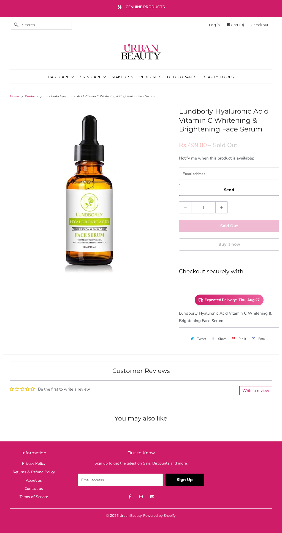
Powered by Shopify (159, 515)
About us (34, 480)
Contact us (34, 488)
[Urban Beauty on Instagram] (141, 496)
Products (32, 96)
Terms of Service (34, 496)
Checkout (260, 25)
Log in (214, 25)
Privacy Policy (33, 463)
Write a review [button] (255, 390)
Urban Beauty (131, 515)
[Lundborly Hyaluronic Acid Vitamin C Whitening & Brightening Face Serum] (88, 190)
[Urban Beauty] (141, 52)
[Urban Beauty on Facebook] (130, 496)
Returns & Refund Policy (34, 472)
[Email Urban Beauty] (152, 496)
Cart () (237, 25)
